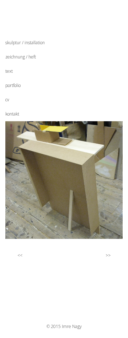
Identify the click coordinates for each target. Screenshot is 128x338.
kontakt (12, 114)
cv (7, 100)
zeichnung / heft (20, 57)
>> (109, 255)
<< (19, 255)
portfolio (13, 85)
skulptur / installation (25, 43)
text (9, 71)
